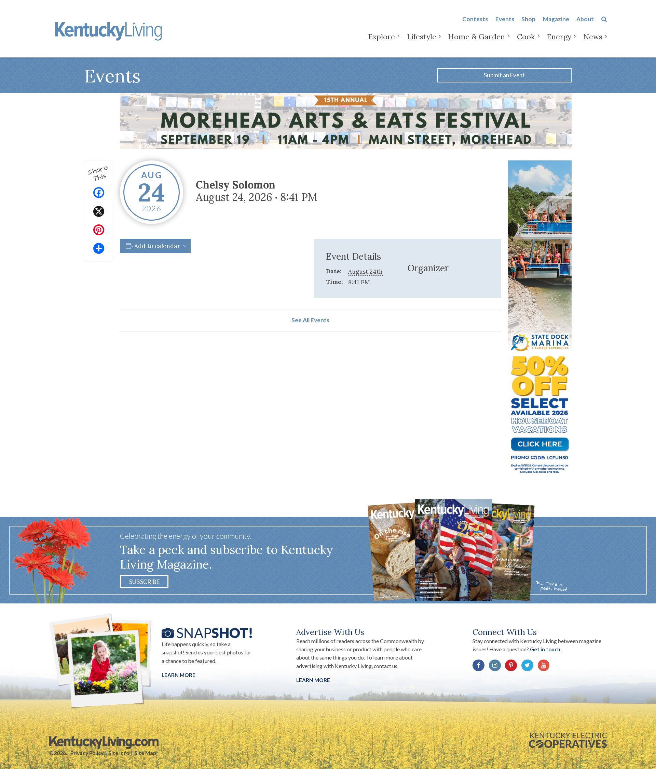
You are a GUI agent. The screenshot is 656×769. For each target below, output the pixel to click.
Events (504, 19)
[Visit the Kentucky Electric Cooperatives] (568, 740)
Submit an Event (504, 75)
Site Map (145, 753)
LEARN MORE (313, 680)
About (585, 19)
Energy (559, 36)
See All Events (310, 320)
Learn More (178, 675)
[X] (99, 212)
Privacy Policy (87, 753)
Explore (381, 36)
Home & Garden (476, 36)
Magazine (556, 19)
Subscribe (144, 581)
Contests (475, 19)
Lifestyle (421, 36)
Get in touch (545, 649)
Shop (528, 19)
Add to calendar (157, 246)
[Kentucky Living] (109, 30)
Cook (526, 36)
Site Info (118, 753)
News (592, 36)
